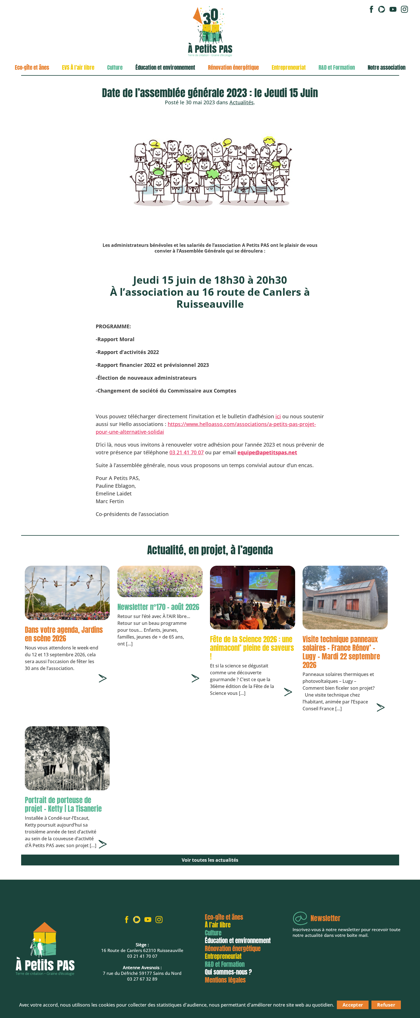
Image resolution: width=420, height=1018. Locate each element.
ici (278, 416)
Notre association (386, 67)
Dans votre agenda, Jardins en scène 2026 (64, 634)
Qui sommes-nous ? (228, 972)
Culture (115, 67)
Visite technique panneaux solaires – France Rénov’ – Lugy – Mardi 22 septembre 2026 (341, 652)
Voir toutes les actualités (210, 860)
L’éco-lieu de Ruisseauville (44, 85)
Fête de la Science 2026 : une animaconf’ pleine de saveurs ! (252, 648)
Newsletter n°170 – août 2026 (158, 607)
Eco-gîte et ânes (32, 67)
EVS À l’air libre (78, 67)
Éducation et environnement (165, 67)
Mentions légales (225, 980)
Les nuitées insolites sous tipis (44, 103)
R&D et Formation (337, 67)
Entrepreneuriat (289, 67)
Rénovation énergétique (233, 67)
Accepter (353, 1005)
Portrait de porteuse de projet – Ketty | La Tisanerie (63, 804)
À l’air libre (218, 924)
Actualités (241, 102)
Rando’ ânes (28, 121)
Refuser (386, 1005)
